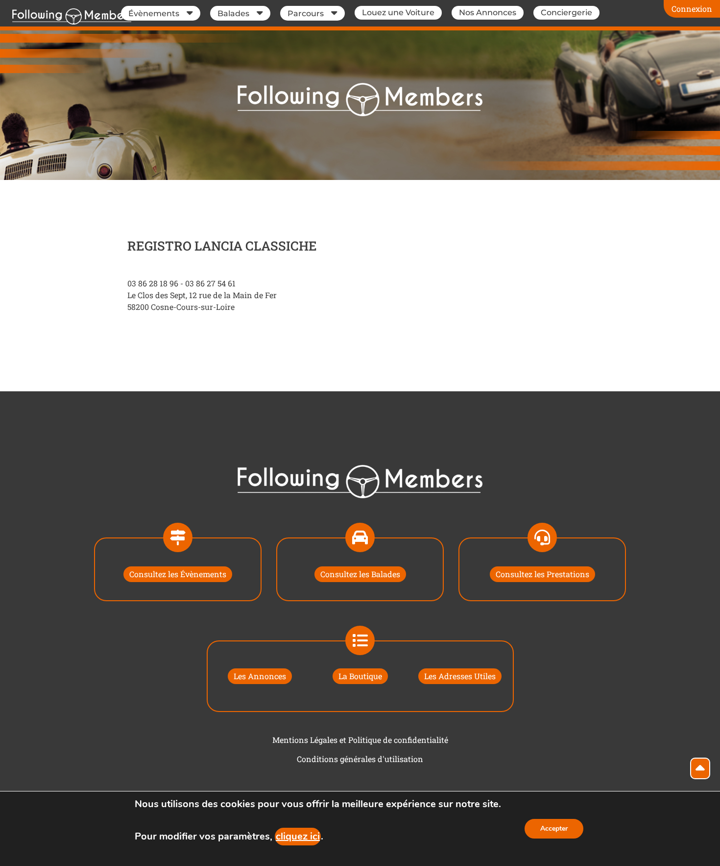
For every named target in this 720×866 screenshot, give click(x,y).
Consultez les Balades (360, 574)
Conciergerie (566, 12)
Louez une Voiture (398, 12)
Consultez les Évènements (177, 574)
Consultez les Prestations (542, 574)
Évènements (153, 13)
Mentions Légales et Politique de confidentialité (360, 740)
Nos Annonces (487, 12)
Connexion (692, 8)
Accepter (554, 828)
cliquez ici (298, 836)
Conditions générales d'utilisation (360, 759)
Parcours (306, 13)
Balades (233, 13)
